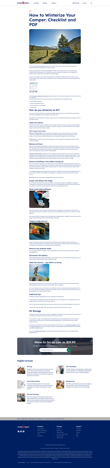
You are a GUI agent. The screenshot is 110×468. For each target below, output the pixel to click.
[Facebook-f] (18, 431)
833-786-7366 (75, 3)
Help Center (78, 428)
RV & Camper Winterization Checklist (39, 96)
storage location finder (40, 331)
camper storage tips (35, 326)
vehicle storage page (70, 325)
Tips (30, 11)
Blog (77, 435)
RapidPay (84, 3)
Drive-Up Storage (60, 435)
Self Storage (59, 430)
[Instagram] (21, 431)
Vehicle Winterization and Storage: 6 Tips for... (62, 462)
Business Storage (60, 432)
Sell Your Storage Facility (42, 430)
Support (54, 3)
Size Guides (78, 430)
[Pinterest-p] (23, 431)
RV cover (42, 296)
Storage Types (24, 418)
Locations (36, 3)
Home (18, 418)
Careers (38, 434)
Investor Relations (40, 428)
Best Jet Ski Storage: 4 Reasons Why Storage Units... (41, 462)
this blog (48, 177)
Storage (45, 3)
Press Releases (40, 435)
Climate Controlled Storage (62, 434)
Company (40, 426)
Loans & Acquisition (41, 432)
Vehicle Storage (31, 418)
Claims (77, 434)
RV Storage (38, 418)
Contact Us (78, 432)
